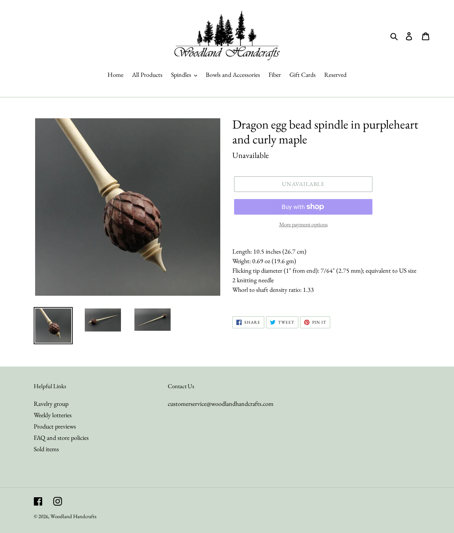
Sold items (46, 449)
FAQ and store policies (61, 437)
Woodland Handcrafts (73, 516)
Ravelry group (51, 403)
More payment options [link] (303, 224)
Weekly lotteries (53, 415)
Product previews (55, 426)
